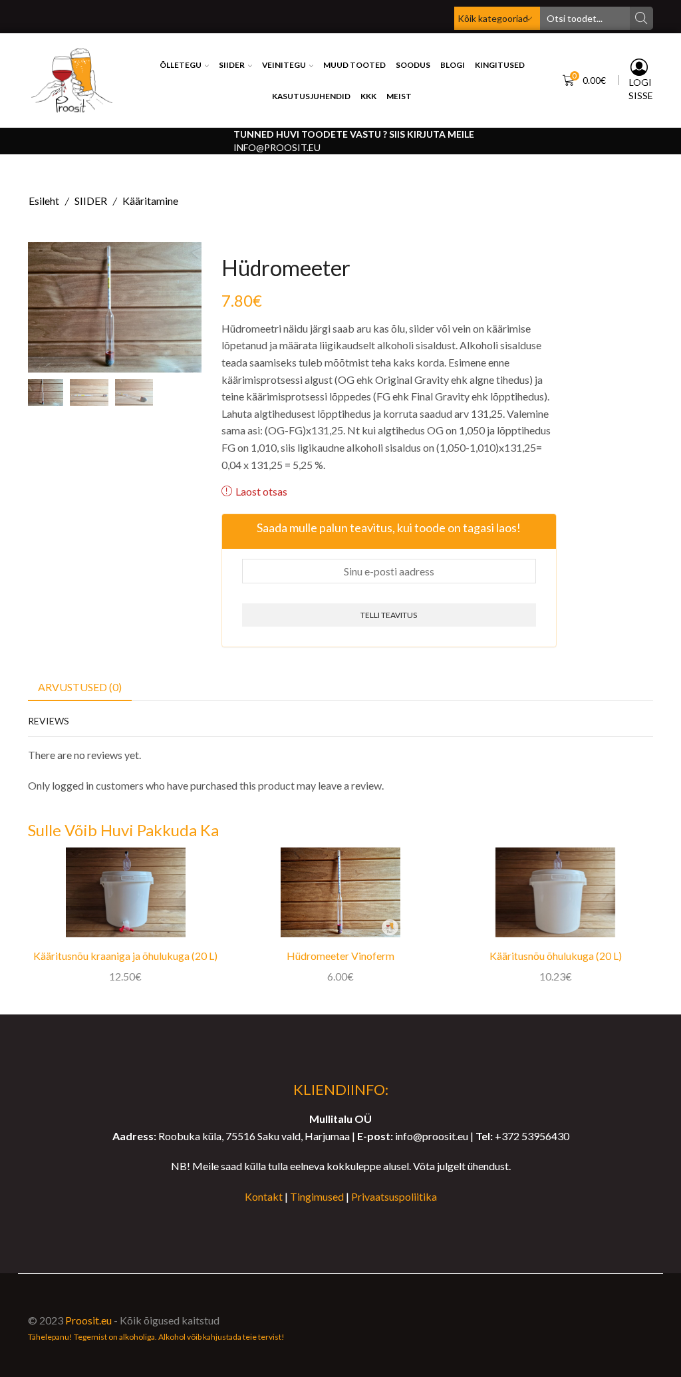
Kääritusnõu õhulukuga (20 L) (555, 955)
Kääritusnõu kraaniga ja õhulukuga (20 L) (125, 955)
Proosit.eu (88, 1320)
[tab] (80, 687)
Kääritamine (150, 200)
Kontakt (264, 1196)
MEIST (399, 96)
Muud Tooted (354, 65)
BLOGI (452, 65)
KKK (368, 96)
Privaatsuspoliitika (394, 1196)
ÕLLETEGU (181, 65)
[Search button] (641, 18)
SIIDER (232, 65)
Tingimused (317, 1196)
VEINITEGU (284, 65)
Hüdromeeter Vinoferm (340, 955)
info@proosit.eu (277, 147)
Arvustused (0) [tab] (80, 687)
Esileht (44, 200)
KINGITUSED (500, 65)
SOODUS (413, 65)
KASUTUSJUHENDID (311, 96)
